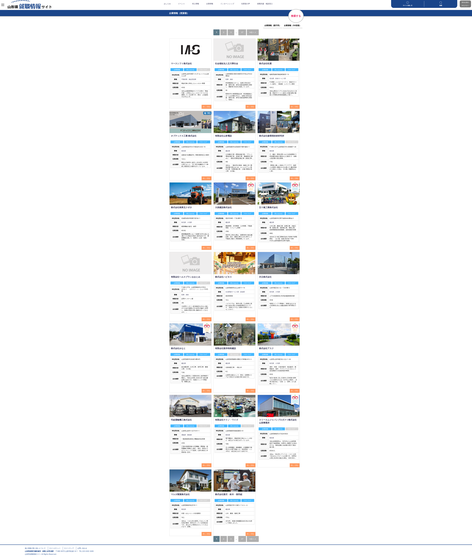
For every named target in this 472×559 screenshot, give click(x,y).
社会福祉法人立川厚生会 (226, 63)
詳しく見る (206, 107)
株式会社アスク (266, 348)
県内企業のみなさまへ (465, 3)
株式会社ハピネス (223, 277)
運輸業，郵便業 (186, 435)
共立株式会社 (265, 277)
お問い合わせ (82, 548)
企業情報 (209, 4)
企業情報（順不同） (272, 25)
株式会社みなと (178, 348)
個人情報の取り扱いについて (35, 548)
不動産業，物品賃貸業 (188, 79)
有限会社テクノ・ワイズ (226, 420)
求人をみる (190, 70)
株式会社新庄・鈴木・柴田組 (228, 494)
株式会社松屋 (265, 63)
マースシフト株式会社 (181, 63)
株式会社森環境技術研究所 (271, 136)
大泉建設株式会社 (223, 207)
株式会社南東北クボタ (181, 207)
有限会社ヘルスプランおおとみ (185, 277)
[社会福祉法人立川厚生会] (235, 49)
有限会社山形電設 (223, 136)
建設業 (228, 151)
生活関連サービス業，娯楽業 (235, 292)
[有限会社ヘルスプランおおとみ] (190, 263)
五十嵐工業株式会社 (268, 207)
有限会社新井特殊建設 (225, 348)
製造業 (183, 151)
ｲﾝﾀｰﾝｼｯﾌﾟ (248, 70)
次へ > (253, 32)
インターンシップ (227, 4)
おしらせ (167, 4)
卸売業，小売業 (186, 222)
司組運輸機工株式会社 (181, 420)
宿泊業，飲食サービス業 (278, 78)
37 (242, 32)
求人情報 (195, 4)
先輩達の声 (245, 4)
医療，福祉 (229, 79)
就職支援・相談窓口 (265, 4)
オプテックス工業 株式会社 (184, 136)
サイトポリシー (54, 548)
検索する (296, 16)
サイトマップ (69, 548)
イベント (181, 4)
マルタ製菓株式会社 (180, 494)
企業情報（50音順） (292, 25)
